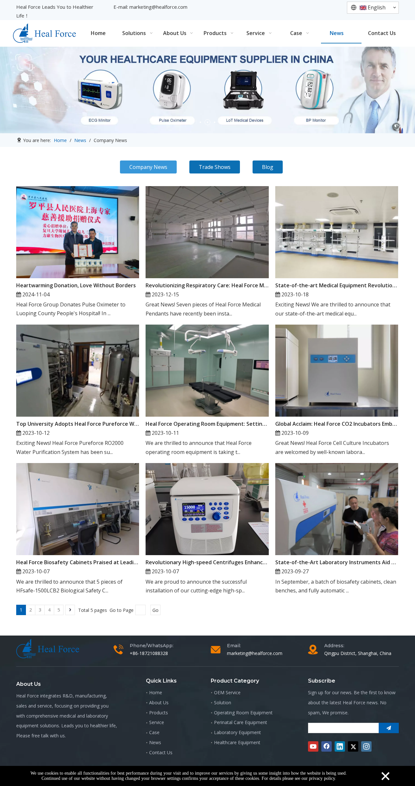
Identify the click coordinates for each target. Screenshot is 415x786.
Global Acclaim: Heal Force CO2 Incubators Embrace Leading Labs (336, 423)
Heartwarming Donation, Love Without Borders (76, 285)
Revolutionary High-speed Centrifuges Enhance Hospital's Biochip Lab (207, 562)
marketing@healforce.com (158, 7)
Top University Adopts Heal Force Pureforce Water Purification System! (77, 423)
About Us (159, 702)
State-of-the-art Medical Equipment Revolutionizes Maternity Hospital (336, 285)
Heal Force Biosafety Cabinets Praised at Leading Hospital (77, 562)
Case (154, 732)
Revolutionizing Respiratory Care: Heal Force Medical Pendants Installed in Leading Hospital (207, 285)
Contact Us (160, 752)
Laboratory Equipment (237, 732)
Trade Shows (215, 167)
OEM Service (227, 692)
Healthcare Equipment (237, 742)
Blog (267, 167)
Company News (148, 167)
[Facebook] (326, 746)
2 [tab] (207, 122)
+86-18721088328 (149, 653)
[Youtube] (313, 746)
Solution (222, 702)
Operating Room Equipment (243, 712)
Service (156, 722)
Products (158, 712)
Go (155, 610)
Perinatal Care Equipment (240, 722)
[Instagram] (366, 746)
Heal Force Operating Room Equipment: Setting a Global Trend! (207, 423)
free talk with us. (48, 735)
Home (155, 692)
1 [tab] (200, 122)
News (155, 742)
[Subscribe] (389, 728)
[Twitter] (353, 746)
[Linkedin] (340, 746)
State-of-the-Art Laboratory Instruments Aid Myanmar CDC (336, 562)
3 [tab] (214, 122)
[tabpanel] (207, 90)
